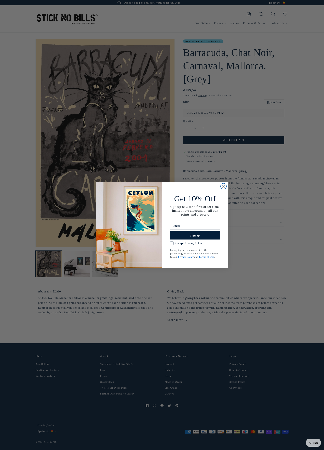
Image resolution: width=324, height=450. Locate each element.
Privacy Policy (186, 256)
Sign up (195, 235)
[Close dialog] (223, 186)
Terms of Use (206, 256)
